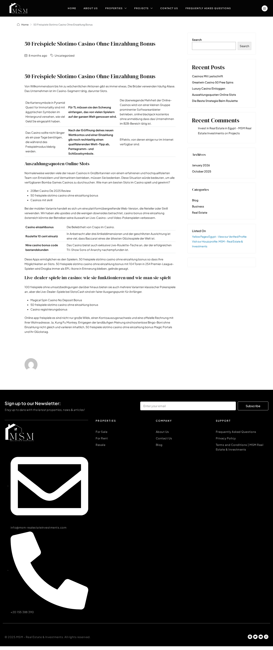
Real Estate (199, 212)
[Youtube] (261, 637)
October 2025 (201, 171)
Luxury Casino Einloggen (208, 88)
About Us (91, 8)
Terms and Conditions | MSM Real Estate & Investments (240, 447)
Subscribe (253, 406)
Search (197, 39)
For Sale (101, 431)
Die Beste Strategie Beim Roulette (215, 100)
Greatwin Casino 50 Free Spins (212, 82)
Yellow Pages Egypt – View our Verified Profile (219, 236)
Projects (141, 8)
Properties (114, 8)
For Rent (102, 438)
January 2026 (201, 165)
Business (198, 206)
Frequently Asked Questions (208, 8)
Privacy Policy (226, 438)
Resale (100, 444)
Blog (195, 200)
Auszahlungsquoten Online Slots (214, 94)
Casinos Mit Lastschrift (207, 76)
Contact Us (169, 8)
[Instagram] (266, 637)
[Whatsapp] (265, 8)
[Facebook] (250, 637)
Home (72, 8)
